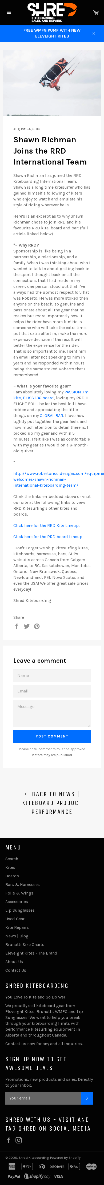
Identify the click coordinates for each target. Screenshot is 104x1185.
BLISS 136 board (38, 397)
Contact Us (15, 970)
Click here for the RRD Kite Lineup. (46, 525)
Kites (10, 867)
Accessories (16, 901)
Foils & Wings (19, 893)
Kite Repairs (17, 927)
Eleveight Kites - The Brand (31, 953)
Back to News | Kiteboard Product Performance (52, 802)
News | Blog (17, 935)
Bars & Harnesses (22, 884)
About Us (14, 961)
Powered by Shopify (65, 1158)
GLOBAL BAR (51, 415)
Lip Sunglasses (20, 910)
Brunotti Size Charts (24, 944)
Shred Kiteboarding (34, 1158)
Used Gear (15, 918)
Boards (12, 875)
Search (11, 858)
